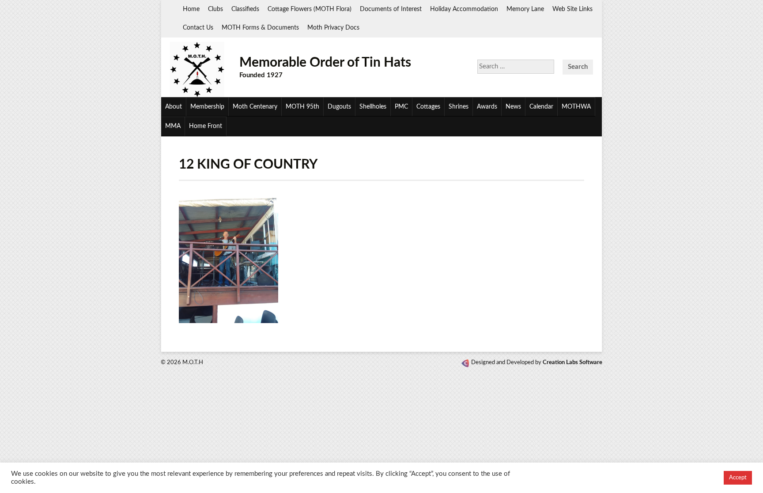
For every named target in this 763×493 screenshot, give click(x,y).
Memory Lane (525, 9)
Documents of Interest (391, 9)
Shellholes (372, 107)
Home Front (205, 126)
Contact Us (198, 28)
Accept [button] (738, 478)
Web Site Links (572, 9)
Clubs (215, 9)
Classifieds (245, 9)
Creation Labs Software (572, 362)
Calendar (541, 107)
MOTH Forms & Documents (260, 28)
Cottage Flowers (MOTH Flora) (309, 9)
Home (191, 9)
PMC (401, 107)
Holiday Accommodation (464, 9)
